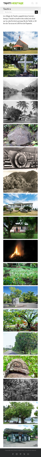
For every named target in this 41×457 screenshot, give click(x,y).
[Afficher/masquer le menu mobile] (37, 3)
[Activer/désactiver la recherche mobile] (32, 3)
